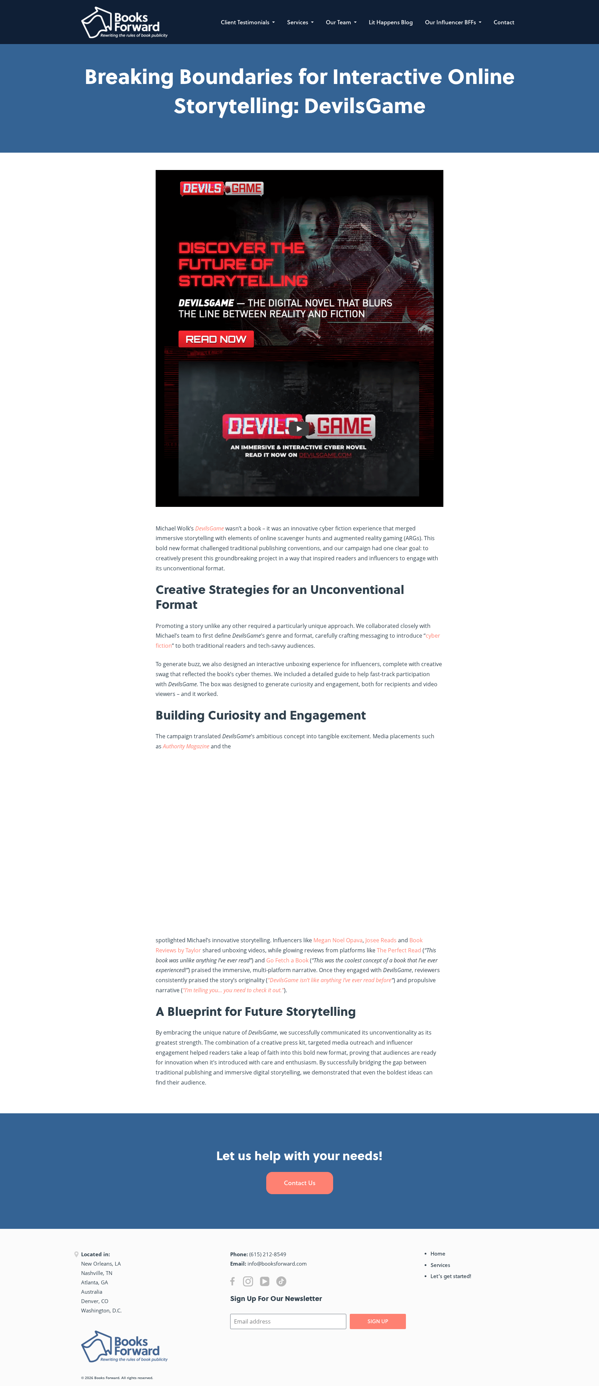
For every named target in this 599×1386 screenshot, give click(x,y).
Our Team (339, 22)
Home (438, 1253)
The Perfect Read (399, 950)
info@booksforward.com (277, 1263)
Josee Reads (381, 940)
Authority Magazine (186, 746)
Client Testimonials (246, 22)
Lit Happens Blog (391, 22)
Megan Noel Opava (338, 940)
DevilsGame (209, 528)
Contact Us (299, 1182)
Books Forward (106, 1377)
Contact (504, 22)
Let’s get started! (451, 1276)
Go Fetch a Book (287, 960)
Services (298, 22)
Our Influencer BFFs (451, 22)
